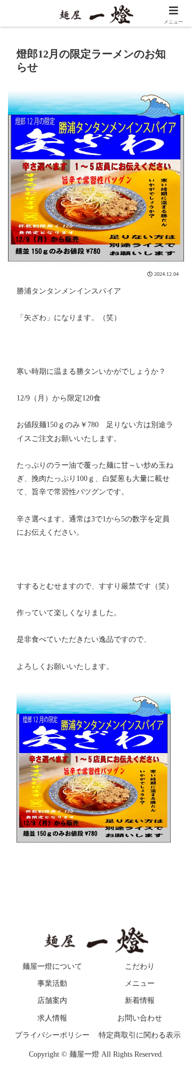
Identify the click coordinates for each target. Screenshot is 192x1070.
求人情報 (52, 1018)
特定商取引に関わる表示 (140, 1035)
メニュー (140, 983)
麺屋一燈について (52, 966)
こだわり (140, 966)
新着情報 (140, 1000)
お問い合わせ (139, 1018)
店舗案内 (52, 1000)
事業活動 (52, 983)
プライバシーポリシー (52, 1035)
